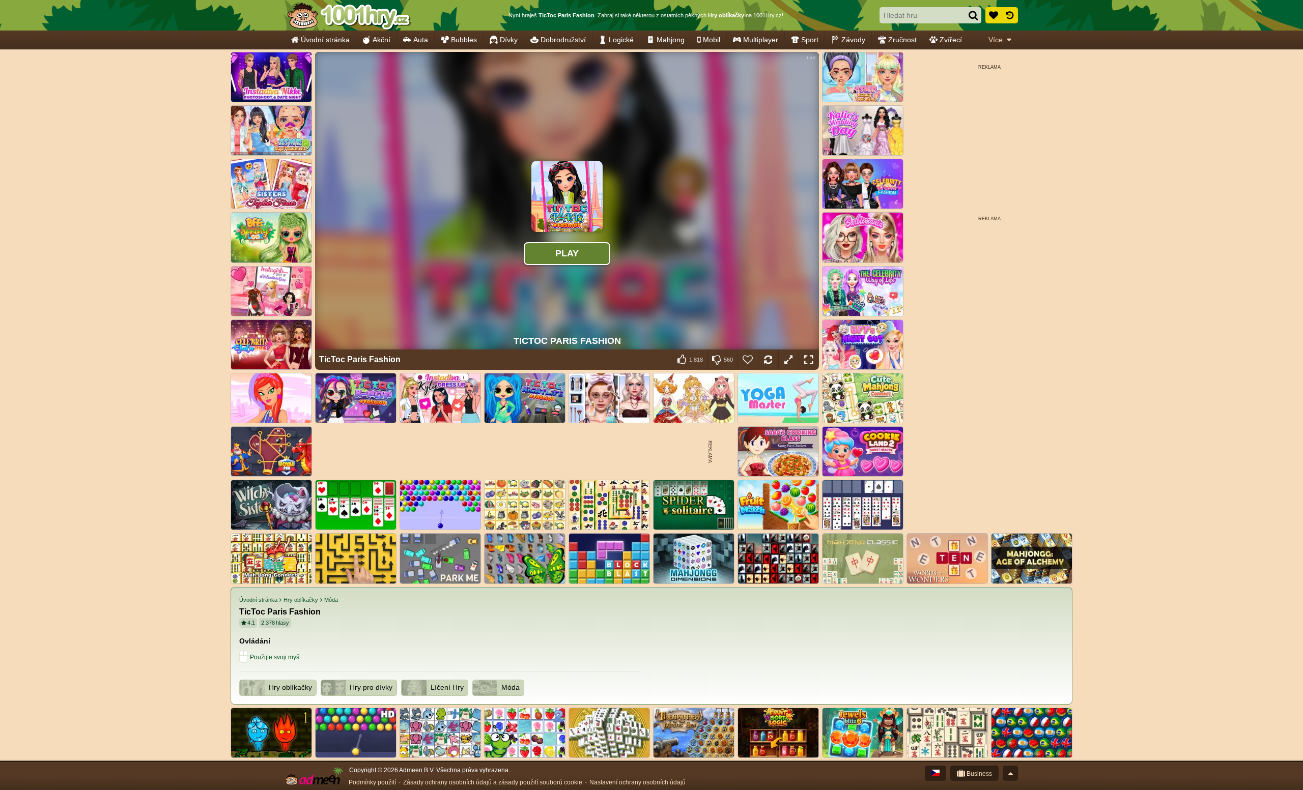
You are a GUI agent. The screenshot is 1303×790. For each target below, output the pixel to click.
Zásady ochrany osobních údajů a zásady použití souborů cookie (492, 782)
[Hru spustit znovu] (768, 359)
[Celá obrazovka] (809, 359)
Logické (621, 40)
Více (995, 40)
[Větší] (788, 359)
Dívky (509, 40)
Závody (853, 40)
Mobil (711, 40)
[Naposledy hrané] (1010, 15)
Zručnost (902, 40)
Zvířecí (951, 40)
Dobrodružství (563, 40)
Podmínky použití (372, 782)
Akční (381, 40)
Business (978, 773)
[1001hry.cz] (348, 15)
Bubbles (464, 40)
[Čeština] (935, 773)
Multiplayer (760, 40)
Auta (420, 40)
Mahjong (671, 40)
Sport (809, 40)
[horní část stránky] (1010, 773)
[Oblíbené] (993, 15)
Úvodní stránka (325, 40)
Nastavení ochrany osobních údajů (637, 782)
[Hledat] (973, 15)
